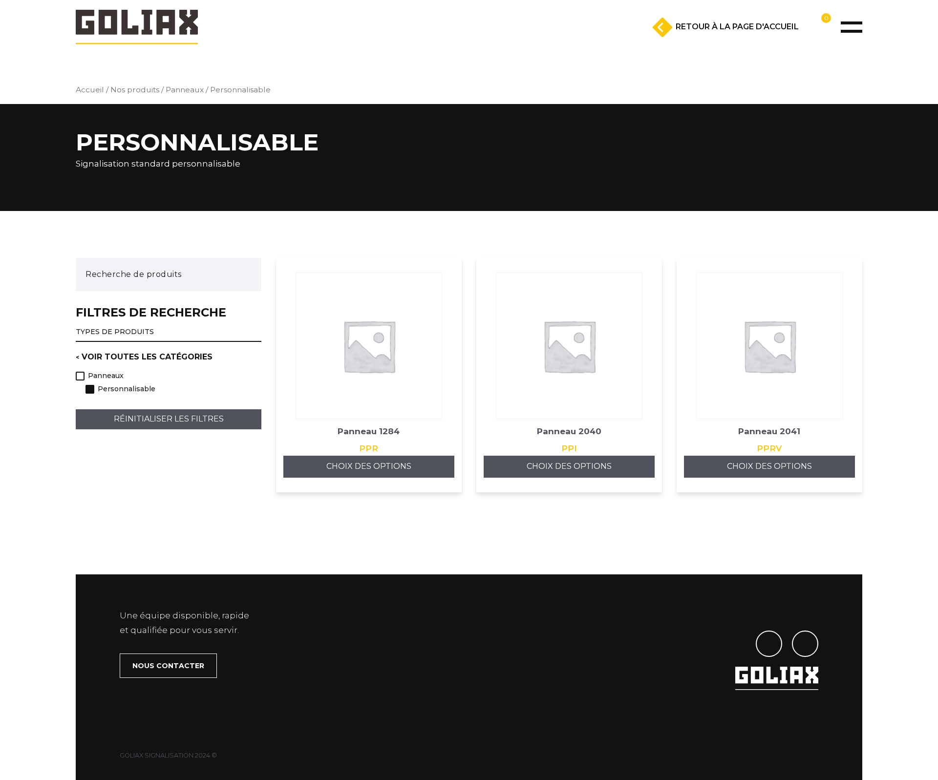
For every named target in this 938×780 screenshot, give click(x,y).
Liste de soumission (797, 42)
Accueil (90, 89)
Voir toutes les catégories (147, 356)
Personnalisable (126, 389)
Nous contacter (168, 665)
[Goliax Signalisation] (137, 27)
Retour (737, 26)
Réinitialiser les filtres (169, 419)
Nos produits (134, 89)
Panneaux (185, 89)
